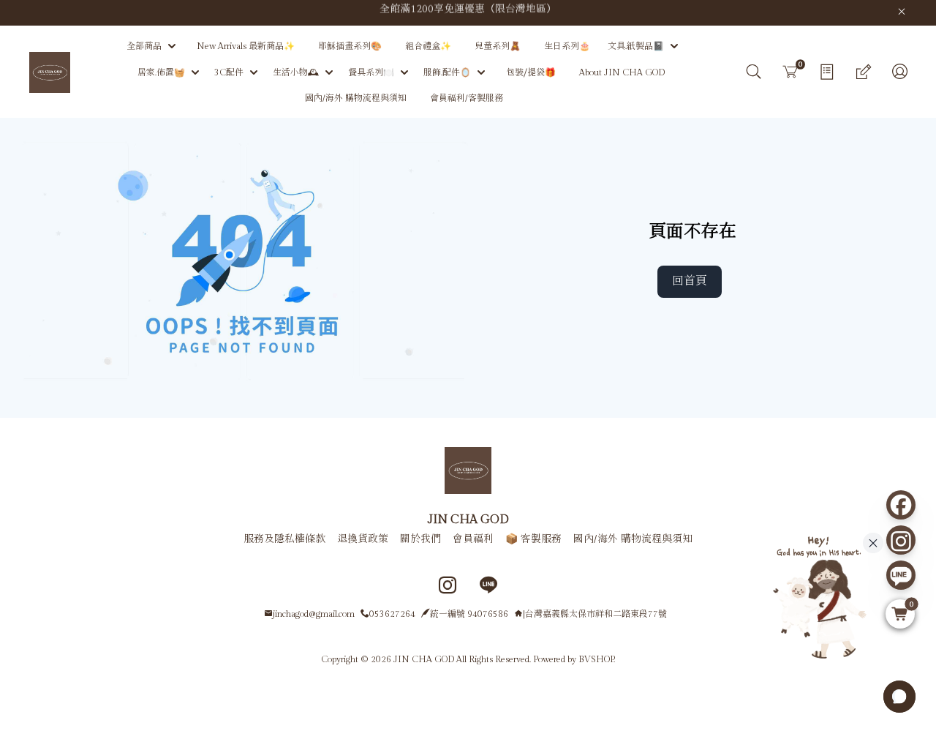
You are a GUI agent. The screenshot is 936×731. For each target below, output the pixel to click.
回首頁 (689, 281)
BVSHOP (596, 659)
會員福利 (473, 539)
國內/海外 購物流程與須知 (632, 539)
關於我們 (420, 539)
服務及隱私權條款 (284, 539)
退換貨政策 (362, 539)
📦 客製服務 (533, 539)
